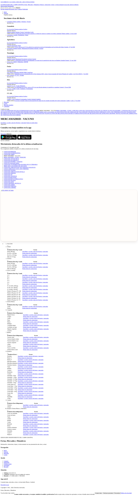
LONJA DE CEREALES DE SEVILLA (14, 171)
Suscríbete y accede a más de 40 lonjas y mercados (13, 122)
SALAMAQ (10, 72)
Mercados (6, 102)
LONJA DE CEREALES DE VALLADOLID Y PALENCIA (79, 112)
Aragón (29, 99)
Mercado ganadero (8, 105)
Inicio (5, 12)
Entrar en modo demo (32, 122)
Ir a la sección (10, 29)
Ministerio (22, 86)
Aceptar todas (98, 493)
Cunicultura (27, 32)
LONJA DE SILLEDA (89, 113)
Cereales (9, 45)
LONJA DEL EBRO (34, 110)
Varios (19, 45)
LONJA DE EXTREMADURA (21, 110)
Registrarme (11, 6)
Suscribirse (6, 465)
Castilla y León (11, 99)
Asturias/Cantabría (36, 99)
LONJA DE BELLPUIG (57, 113)
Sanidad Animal (11, 59)
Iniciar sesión (4, 6)
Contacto (20, 9)
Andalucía (17, 99)
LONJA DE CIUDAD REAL (86, 110)
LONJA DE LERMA (127, 113)
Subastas (17, 32)
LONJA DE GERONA (23, 113)
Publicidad (25, 9)
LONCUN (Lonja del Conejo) (11, 163)
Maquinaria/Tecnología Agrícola (23, 59)
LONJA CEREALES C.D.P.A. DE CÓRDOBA (107, 112)
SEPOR (21, 72)
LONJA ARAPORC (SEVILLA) (113, 113)
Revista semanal (5, 9)
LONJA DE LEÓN (100, 113)
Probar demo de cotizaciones (29, 253)
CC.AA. (13, 86)
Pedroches (16, 72)
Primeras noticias (18, 29)
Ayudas (18, 86)
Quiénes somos (8, 464)
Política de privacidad (126, 493)
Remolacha (14, 45)
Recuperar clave (13, 9)
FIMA (25, 72)
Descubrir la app (5, 485)
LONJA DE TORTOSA (10, 186)
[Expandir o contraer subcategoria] (7, 248)
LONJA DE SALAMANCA (101, 110)
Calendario (6, 106)
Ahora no (9, 134)
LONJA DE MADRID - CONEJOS (118, 110)
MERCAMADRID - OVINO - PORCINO (67, 110)
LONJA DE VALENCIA (44, 113)
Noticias (6, 13)
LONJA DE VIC (33, 113)
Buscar (18, 7)
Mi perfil (6, 467)
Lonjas (5, 103)
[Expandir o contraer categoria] (7, 245)
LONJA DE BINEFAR (7, 110)
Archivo (25, 29)
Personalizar (117, 493)
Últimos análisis (11, 32)
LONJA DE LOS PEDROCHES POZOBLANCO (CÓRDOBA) (23, 112)
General (34, 59)
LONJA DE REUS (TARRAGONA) (73, 113)
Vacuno (22, 32)
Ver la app (3, 134)
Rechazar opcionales (108, 493)
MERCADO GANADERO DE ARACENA (51, 112)
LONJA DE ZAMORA (15, 115)
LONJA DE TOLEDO (126, 112)
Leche (32, 32)
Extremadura (23, 99)
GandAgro (30, 72)
